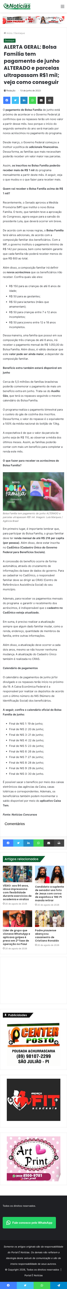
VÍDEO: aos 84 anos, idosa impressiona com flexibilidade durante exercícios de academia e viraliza (17, 892)
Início (9, 33)
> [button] (56, 1042)
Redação (10, 90)
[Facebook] (6, 100)
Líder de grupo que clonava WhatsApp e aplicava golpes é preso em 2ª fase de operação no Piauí (16, 937)
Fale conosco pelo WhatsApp (32, 1222)
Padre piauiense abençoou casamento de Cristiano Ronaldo (47, 935)
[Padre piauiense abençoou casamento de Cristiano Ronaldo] (49, 918)
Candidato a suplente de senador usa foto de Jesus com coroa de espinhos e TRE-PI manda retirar (49, 893)
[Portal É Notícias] (17, 6)
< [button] (11, 1042)
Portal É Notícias (33, 1275)
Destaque (19, 33)
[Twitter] (15, 100)
